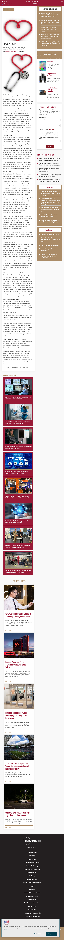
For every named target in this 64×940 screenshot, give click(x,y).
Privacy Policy (51, 129)
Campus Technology (32, 866)
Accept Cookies (52, 934)
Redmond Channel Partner (32, 893)
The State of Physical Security (50, 234)
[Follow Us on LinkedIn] (3, 2)
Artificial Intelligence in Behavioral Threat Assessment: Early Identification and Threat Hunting (50, 201)
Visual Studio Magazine (32, 916)
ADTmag (32, 856)
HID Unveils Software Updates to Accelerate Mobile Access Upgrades (18, 447)
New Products (50, 55)
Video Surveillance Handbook (50, 245)
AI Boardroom (32, 852)
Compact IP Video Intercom (51, 75)
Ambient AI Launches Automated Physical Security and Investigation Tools (18, 398)
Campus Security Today (32, 862)
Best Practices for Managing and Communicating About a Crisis (50, 209)
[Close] (57, 920)
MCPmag (32, 876)
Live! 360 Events (32, 872)
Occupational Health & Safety (32, 883)
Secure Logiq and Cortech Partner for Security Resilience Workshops (16, 472)
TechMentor (32, 900)
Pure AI (32, 886)
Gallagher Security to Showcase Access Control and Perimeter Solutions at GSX (17, 497)
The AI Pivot (32, 906)
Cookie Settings (38, 933)
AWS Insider (32, 859)
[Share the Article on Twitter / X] (9, 9)
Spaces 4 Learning (32, 896)
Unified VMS (50, 61)
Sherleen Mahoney (10, 51)
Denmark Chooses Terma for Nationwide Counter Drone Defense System (17, 546)
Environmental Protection (32, 869)
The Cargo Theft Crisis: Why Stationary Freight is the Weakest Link (49, 256)
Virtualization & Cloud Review (32, 913)
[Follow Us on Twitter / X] (5, 2)
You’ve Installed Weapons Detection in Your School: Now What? (50, 239)
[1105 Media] (32, 848)
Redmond (32, 889)
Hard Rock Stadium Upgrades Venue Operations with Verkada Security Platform (17, 766)
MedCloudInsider (32, 879)
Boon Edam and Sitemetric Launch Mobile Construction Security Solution (18, 571)
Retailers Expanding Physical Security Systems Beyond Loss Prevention (17, 716)
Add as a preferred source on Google (7, 4)
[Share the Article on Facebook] (4, 9)
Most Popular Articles (45, 155)
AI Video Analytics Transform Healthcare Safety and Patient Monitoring (17, 422)
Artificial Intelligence (50, 9)
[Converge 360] (32, 841)
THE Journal (32, 910)
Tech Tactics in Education (32, 903)
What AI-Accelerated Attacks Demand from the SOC (49, 215)
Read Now (8, 630)
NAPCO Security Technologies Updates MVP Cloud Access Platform (17, 522)
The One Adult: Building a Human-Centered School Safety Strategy (50, 193)
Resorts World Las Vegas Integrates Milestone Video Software (15, 665)
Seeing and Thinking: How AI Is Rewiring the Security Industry (50, 221)
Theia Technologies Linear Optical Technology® (52, 90)
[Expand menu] (61, 2)
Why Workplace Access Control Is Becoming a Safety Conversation (18, 615)
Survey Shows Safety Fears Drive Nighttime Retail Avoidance (17, 814)
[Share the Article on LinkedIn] (7, 9)
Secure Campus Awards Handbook (48, 249)
